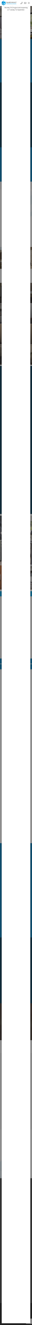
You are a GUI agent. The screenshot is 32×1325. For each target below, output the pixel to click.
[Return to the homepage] (9, 3)
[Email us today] (25, 3)
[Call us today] (21, 3)
